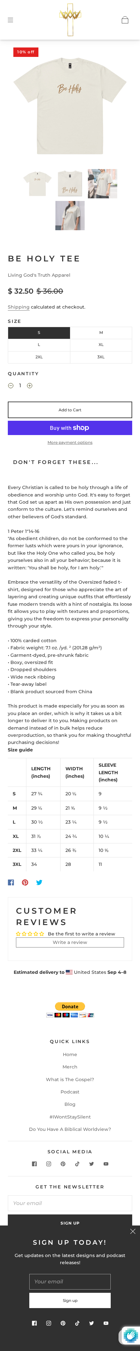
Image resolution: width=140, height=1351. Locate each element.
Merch (70, 1067)
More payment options (70, 442)
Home (70, 1054)
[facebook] (34, 1164)
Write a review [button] (70, 942)
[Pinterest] (25, 882)
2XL (39, 356)
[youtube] (106, 1164)
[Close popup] (133, 1232)
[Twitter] (39, 882)
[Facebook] (11, 882)
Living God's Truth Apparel (39, 275)
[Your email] (70, 1203)
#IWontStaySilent (70, 1117)
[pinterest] (63, 1164)
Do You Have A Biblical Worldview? (70, 1129)
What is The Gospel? (70, 1079)
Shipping (19, 307)
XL (101, 344)
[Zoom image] (70, 106)
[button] (23, 106)
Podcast (70, 1092)
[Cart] (125, 20)
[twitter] (91, 1164)
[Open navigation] (15, 20)
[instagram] (48, 1164)
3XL (101, 356)
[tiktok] (77, 1164)
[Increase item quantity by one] (29, 386)
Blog (70, 1104)
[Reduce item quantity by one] (11, 386)
